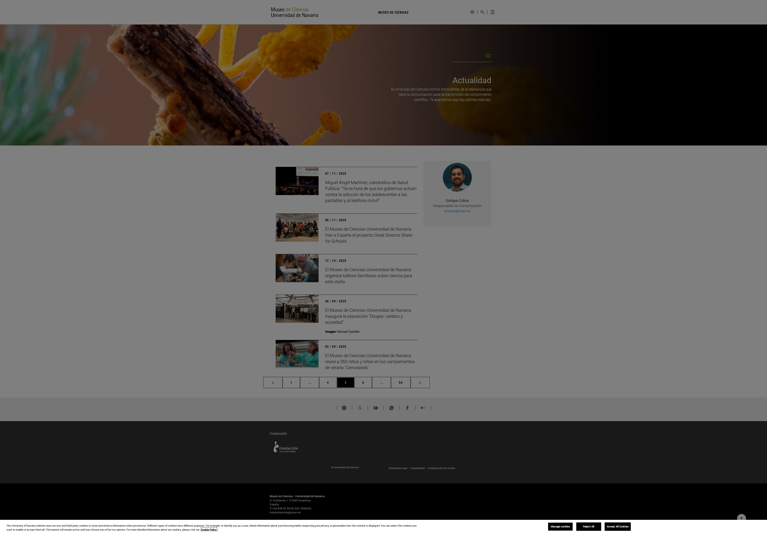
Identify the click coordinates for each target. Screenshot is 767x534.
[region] (383, 527)
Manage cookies (560, 526)
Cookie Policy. (209, 529)
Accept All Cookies (618, 526)
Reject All (588, 526)
